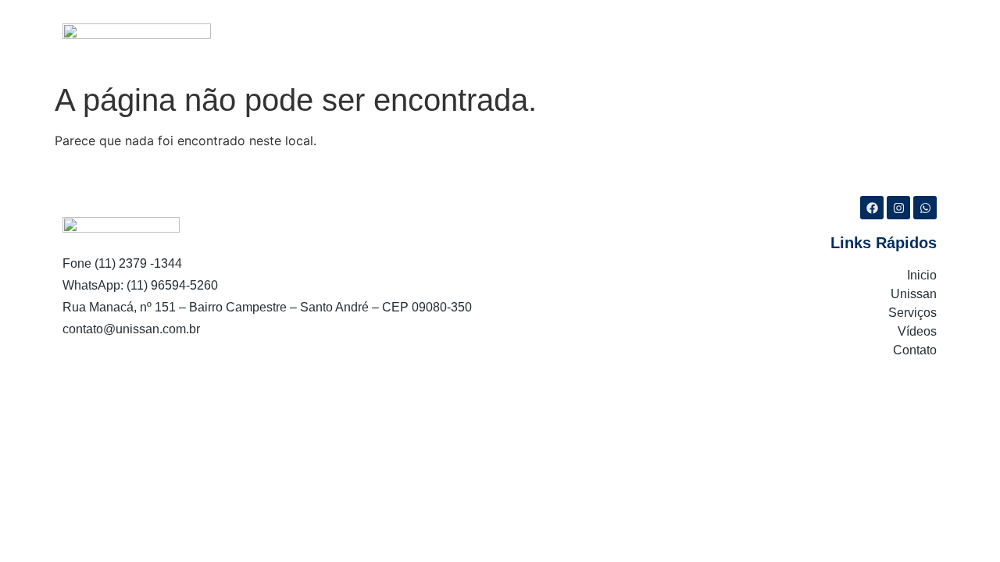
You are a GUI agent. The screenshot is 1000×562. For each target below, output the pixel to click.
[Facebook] (872, 207)
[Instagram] (898, 207)
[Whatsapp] (925, 207)
